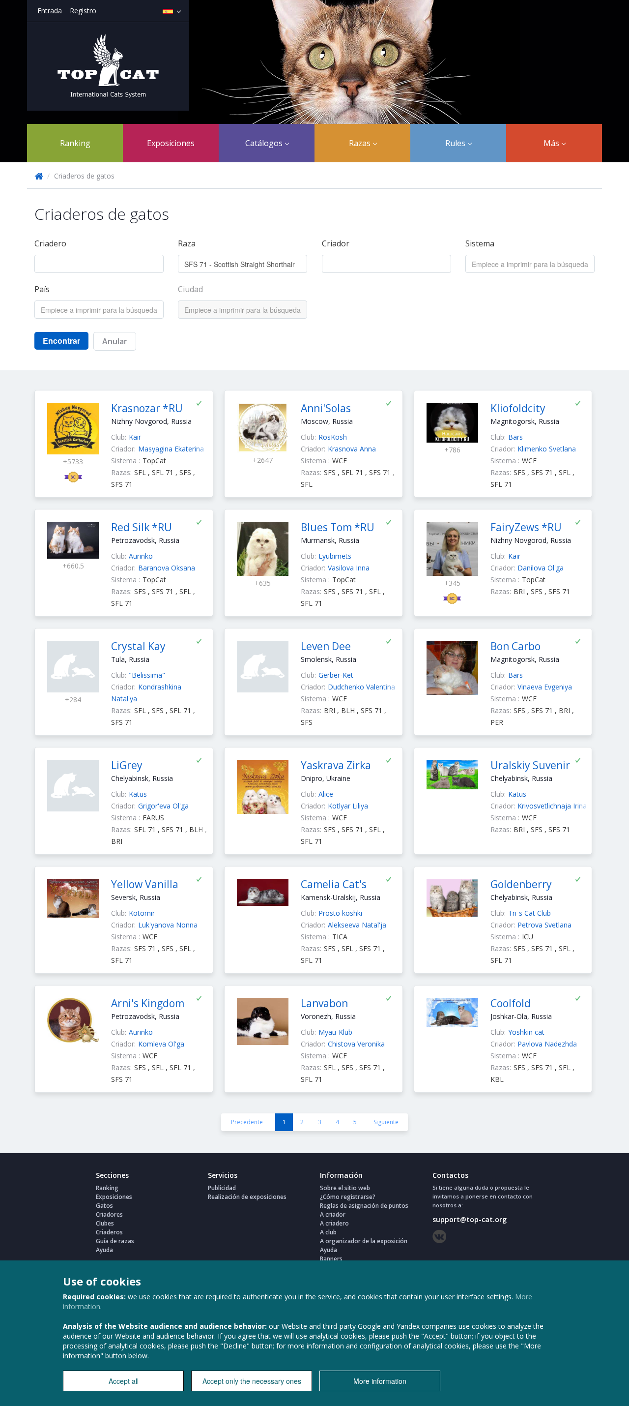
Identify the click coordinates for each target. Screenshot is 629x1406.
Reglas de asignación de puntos (364, 1205)
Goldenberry (521, 884)
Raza (187, 243)
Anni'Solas (326, 408)
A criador (332, 1214)
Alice (325, 794)
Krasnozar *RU (147, 408)
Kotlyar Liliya (348, 805)
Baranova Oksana (166, 567)
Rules (456, 143)
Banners (331, 1259)
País (42, 289)
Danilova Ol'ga (540, 567)
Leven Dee (326, 646)
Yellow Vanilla (144, 884)
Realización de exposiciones (247, 1197)
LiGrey (127, 765)
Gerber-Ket (335, 675)
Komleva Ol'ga (161, 1043)
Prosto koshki (340, 913)
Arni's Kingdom (147, 1003)
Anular (114, 341)
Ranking (75, 143)
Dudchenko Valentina (361, 686)
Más (552, 143)
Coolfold (510, 1003)
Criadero (50, 243)
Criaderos (109, 1232)
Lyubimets (334, 556)
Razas (360, 143)
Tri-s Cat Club (529, 913)
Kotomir (142, 913)
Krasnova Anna (352, 448)
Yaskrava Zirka (336, 765)
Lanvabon (324, 1003)
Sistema (479, 243)
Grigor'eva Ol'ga (163, 805)
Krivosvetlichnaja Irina (552, 805)
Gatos (104, 1205)
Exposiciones (171, 143)
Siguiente (386, 1122)
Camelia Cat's (334, 884)
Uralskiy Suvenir (530, 765)
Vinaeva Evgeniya (544, 686)
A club (328, 1232)
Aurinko (141, 556)
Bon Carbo (515, 646)
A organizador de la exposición (363, 1241)
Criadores (109, 1214)
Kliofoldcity (517, 408)
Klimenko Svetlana (546, 448)
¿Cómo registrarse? (347, 1197)
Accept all (124, 1381)
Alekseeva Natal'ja (357, 924)
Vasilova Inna (349, 567)
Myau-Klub (335, 1032)
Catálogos (265, 143)
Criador (335, 243)
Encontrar (61, 340)
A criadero (334, 1223)
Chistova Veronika (356, 1043)
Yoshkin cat (526, 1032)
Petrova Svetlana (544, 924)
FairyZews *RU (526, 527)
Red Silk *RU (141, 527)
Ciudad (190, 289)
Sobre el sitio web (345, 1188)
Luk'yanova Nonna (168, 924)
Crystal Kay (138, 646)
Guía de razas (115, 1241)
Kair (135, 437)
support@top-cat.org (469, 1219)
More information (379, 1381)
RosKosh (332, 437)
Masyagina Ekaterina (171, 448)
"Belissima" (147, 675)
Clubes (105, 1223)
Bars (515, 437)
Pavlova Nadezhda (547, 1043)
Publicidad (222, 1188)
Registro (83, 10)
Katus (138, 794)
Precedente (247, 1122)
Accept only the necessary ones (251, 1381)
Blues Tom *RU (337, 527)
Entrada (49, 10)
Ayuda (104, 1250)
